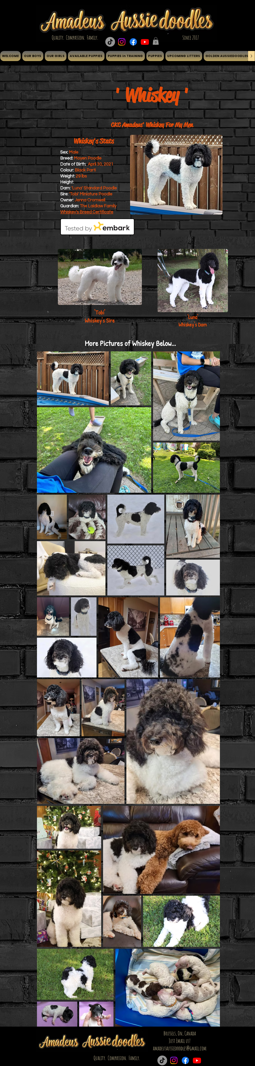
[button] (156, 41)
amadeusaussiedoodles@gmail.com (179, 1048)
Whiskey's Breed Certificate (86, 212)
